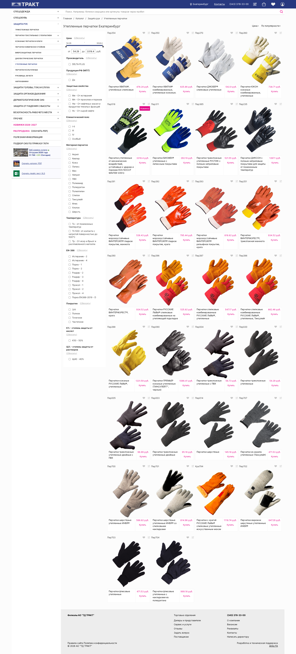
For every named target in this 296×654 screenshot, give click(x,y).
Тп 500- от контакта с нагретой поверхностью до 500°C (83, 234)
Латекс (76, 166)
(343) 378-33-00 (239, 4)
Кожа (75, 162)
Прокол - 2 (77, 289)
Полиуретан (78, 187)
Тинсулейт (77, 199)
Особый (76, 138)
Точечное (77, 317)
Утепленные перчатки (26, 64)
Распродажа (21, 131)
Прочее (18, 118)
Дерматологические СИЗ (28, 100)
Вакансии (232, 624)
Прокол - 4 (78, 293)
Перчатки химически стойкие (30, 47)
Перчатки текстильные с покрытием (33, 35)
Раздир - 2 (77, 272)
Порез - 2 (77, 268)
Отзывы (178, 628)
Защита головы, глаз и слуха (31, 87)
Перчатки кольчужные (26, 70)
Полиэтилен (78, 191)
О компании (233, 620)
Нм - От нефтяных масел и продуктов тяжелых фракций (84, 105)
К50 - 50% (77, 340)
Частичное (77, 321)
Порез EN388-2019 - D (84, 297)
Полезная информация (28, 137)
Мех (74, 170)
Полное (76, 313)
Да (73, 79)
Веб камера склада (38, 150)
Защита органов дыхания (29, 93)
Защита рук (20, 24)
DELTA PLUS (78, 64)
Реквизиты (232, 628)
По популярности (270, 25)
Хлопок (76, 207)
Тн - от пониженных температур (81, 225)
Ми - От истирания (82, 95)
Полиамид (77, 183)
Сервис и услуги (182, 624)
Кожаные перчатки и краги (28, 41)
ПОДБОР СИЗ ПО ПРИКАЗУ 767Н (31, 143)
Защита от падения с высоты (31, 106)
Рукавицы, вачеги (24, 76)
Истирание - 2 (79, 256)
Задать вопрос (181, 632)
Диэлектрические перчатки (29, 58)
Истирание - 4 (79, 260)
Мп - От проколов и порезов (87, 99)
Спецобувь (20, 17)
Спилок (76, 195)
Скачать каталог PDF (32, 163)
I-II (73, 126)
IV (73, 134)
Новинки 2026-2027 (25, 124)
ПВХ (74, 179)
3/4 (74, 309)
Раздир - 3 (77, 277)
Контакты (219, 4)
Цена (254, 25)
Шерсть (76, 211)
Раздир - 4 (77, 281)
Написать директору (238, 636)
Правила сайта (75, 643)
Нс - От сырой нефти (83, 110)
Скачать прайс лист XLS (33, 173)
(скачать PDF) (39, 131)
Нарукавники (21, 81)
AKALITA (273, 646)
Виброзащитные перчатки (28, 53)
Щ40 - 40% (78, 359)
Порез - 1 (77, 264)
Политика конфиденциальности (100, 643)
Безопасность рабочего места (32, 112)
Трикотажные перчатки (27, 30)
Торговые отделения (184, 615)
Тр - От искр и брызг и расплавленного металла (82, 243)
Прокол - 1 (77, 285)
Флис (75, 203)
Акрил (75, 154)
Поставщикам (181, 636)
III (73, 130)
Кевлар (76, 158)
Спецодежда (21, 11)
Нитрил (76, 174)
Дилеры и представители (187, 620)
